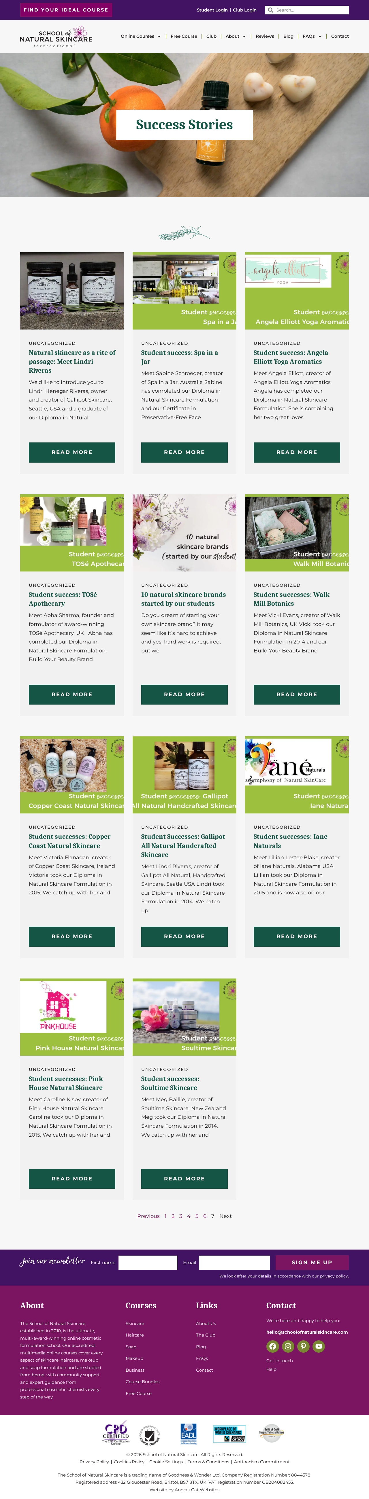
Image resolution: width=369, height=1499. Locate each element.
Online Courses (137, 36)
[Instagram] (288, 1346)
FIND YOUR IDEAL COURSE (66, 10)
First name (103, 1262)
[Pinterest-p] (303, 1346)
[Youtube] (318, 1346)
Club (211, 36)
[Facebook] (272, 1346)
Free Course (184, 36)
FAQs (309, 36)
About (232, 36)
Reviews (265, 36)
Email (189, 1262)
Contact (340, 36)
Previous (148, 1216)
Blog (288, 36)
